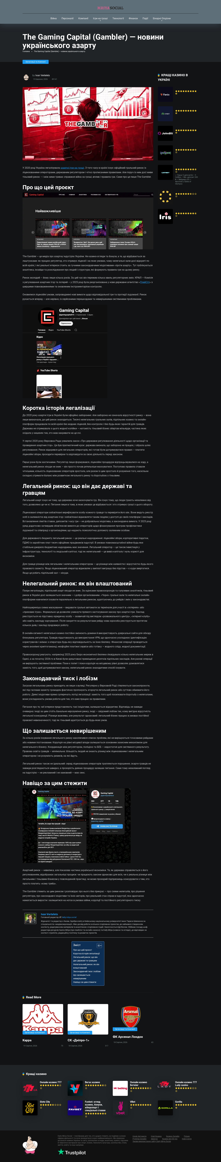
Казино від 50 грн (169, 1139)
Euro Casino (181, 190)
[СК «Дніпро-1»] (88, 1019)
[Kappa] (43, 1019)
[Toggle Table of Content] (97, 945)
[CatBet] (165, 179)
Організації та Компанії (36, 62)
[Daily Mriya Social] (110, 7)
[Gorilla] (165, 1114)
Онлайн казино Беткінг (138, 1084)
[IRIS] (165, 223)
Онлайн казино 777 (50, 1082)
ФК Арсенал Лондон (128, 1037)
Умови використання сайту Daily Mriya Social (152, 1141)
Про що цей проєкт (82, 950)
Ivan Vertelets (42, 75)
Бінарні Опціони (162, 18)
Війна (54, 18)
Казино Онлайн (172, 1136)
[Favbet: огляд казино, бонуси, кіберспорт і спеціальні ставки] (75, 1114)
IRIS (177, 210)
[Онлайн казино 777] (30, 1095)
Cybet (178, 107)
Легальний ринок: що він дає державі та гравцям (85, 959)
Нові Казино (156, 1136)
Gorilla (178, 1101)
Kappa (27, 1040)
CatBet (178, 166)
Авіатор (154, 1139)
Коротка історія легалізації (86, 953)
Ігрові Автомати (139, 1136)
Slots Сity (45, 1101)
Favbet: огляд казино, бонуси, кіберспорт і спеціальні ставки (95, 1106)
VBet (132, 1101)
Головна (26, 51)
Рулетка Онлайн (139, 1139)
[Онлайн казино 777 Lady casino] (164, 1086)
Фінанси (133, 18)
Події (145, 18)
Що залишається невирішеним (81, 977)
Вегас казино (92, 1082)
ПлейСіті (145, 282)
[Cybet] (165, 120)
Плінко (187, 1136)
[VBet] (120, 1114)
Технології (118, 18)
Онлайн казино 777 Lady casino (186, 1084)
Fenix (178, 88)
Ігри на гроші (100, 18)
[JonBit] (165, 140)
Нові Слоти (187, 1139)
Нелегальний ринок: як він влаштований (86, 966)
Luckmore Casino (184, 146)
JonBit (178, 127)
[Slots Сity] (30, 1114)
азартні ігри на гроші (72, 167)
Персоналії (67, 18)
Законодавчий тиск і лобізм (86, 971)
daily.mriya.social (69, 917)
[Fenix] (165, 101)
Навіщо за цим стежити (84, 982)
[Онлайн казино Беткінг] (120, 1095)
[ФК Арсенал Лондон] (133, 1017)
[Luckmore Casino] (165, 159)
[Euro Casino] (165, 203)
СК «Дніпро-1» (78, 1040)
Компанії (83, 18)
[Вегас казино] (75, 1095)
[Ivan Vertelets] (30, 923)
